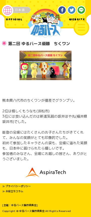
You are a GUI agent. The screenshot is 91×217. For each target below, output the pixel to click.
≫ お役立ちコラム (12, 191)
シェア (62, 10)
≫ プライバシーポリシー (16, 186)
